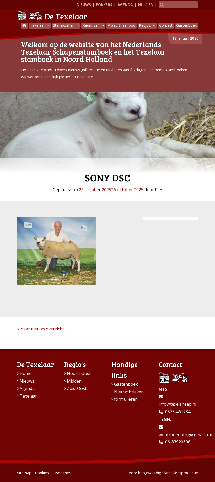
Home (25, 373)
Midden (74, 381)
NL (140, 4)
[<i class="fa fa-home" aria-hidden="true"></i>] (24, 26)
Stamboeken (64, 25)
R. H (159, 189)
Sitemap (24, 472)
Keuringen (92, 25)
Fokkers (104, 4)
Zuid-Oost (77, 388)
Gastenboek (186, 25)
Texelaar (38, 25)
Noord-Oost (79, 373)
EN (150, 4)
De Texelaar (66, 16)
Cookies (42, 472)
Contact (166, 25)
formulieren (126, 399)
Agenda (125, 4)
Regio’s (145, 25)
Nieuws (84, 4)
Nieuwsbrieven (129, 392)
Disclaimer (61, 472)
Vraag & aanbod (121, 25)
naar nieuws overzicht (42, 329)
